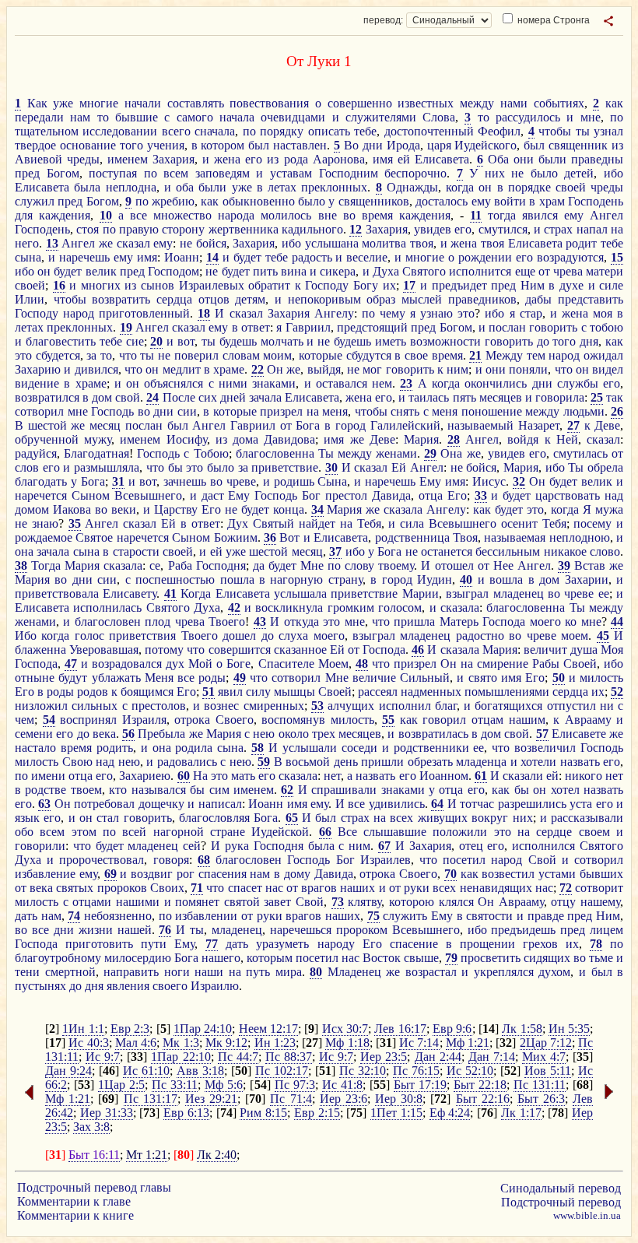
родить (114, 747)
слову (359, 565)
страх (558, 229)
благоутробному (58, 957)
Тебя (369, 523)
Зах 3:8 (91, 1126)
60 (183, 775)
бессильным (507, 551)
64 (437, 803)
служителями (380, 117)
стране (227, 831)
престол (346, 495)
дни (373, 145)
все (138, 215)
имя (383, 159)
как (614, 103)
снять (405, 411)
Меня (159, 677)
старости (136, 551)
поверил (196, 355)
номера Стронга (552, 20)
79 (451, 957)
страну (345, 579)
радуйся (36, 453)
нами (514, 103)
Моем (333, 663)
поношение (491, 411)
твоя (421, 243)
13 (52, 243)
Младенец (354, 971)
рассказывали (587, 817)
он (485, 187)
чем (24, 719)
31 (118, 481)
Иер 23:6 (343, 1098)
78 (596, 943)
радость (312, 257)
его (253, 159)
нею (264, 733)
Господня (221, 565)
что (128, 355)
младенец (518, 593)
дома (245, 439)
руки (416, 887)
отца (431, 495)
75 (373, 915)
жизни (96, 929)
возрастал (431, 971)
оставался (341, 383)
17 (409, 285)
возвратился (47, 397)
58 (257, 747)
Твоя (465, 537)
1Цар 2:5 (121, 1084)
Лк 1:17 (521, 1112)
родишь (294, 481)
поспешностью (175, 579)
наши (209, 971)
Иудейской (280, 831)
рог (186, 873)
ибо (613, 173)
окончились (495, 383)
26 (617, 411)
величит (545, 649)
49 (239, 677)
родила (193, 747)
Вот (289, 537)
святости (489, 915)
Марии (420, 593)
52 (617, 691)
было (544, 173)
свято (482, 677)
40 (466, 579)
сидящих (547, 957)
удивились (397, 803)
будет (247, 257)
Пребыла (161, 733)
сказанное (300, 649)
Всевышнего (148, 495)
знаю (45, 523)
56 (128, 733)
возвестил (508, 873)
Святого (424, 271)
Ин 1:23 (275, 1042)
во (349, 215)
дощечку (161, 803)
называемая (514, 537)
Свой (542, 859)
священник (578, 145)
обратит (269, 285)
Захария (173, 159)
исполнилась (107, 607)
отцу (563, 901)
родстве (45, 789)
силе (611, 285)
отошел (454, 565)
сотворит (599, 887)
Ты (326, 453)
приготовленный (144, 313)
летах (282, 187)
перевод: (383, 20)
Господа (503, 621)
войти (510, 201)
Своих (167, 887)
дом (102, 397)
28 (453, 439)
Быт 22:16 (483, 1098)
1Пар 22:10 (180, 1056)
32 (519, 481)
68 (204, 859)
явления (128, 985)
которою (411, 901)
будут (72, 677)
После (179, 397)
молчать (282, 341)
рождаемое (43, 537)
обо (24, 831)
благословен (108, 621)
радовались (187, 761)
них (495, 173)
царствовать (567, 495)
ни (607, 705)
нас (274, 887)
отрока (192, 719)
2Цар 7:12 (546, 1042)
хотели (538, 761)
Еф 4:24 (450, 1112)
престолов (158, 705)
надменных (431, 691)
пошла (237, 579)
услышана (332, 243)
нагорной (178, 831)
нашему (600, 901)
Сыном (91, 495)
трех (323, 733)
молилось (286, 215)
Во (351, 145)
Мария (421, 439)
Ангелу (334, 313)
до (543, 341)
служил (34, 201)
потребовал (104, 803)
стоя (87, 229)
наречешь (84, 257)
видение (37, 383)
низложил (41, 705)
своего (170, 985)
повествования (269, 103)
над (614, 495)
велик (101, 271)
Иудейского (485, 145)
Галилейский (405, 425)
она (24, 551)
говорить (553, 327)
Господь (112, 411)
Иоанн (181, 257)
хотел (565, 789)
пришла (414, 621)
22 (257, 369)
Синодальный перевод (560, 1188)
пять (464, 397)
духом (554, 971)
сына (28, 257)
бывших (601, 873)
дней (233, 397)
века (104, 733)
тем (536, 355)
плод (157, 621)
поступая (113, 173)
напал (592, 229)
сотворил (39, 411)
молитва (384, 243)
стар (531, 313)
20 (156, 341)
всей (134, 831)
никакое (565, 551)
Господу (327, 285)
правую (139, 229)
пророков (122, 887)
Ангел (606, 215)
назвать (580, 761)
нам (80, 117)
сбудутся (368, 355)
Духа (386, 271)
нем (382, 383)
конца (288, 509)
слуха (293, 635)
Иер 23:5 (383, 1056)
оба (185, 187)
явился (540, 215)
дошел (239, 635)
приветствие (284, 467)
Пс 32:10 (362, 1070)
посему (592, 523)
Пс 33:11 (175, 1084)
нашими (138, 901)
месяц (105, 425)
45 (603, 635)
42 (234, 607)
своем (594, 831)
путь (258, 971)
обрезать (430, 761)
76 (165, 929)
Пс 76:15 (416, 1070)
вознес (221, 705)
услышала (300, 593)
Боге (238, 663)
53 (317, 705)
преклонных (334, 187)
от (544, 271)
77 (211, 943)
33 (481, 495)
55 (388, 719)
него (27, 243)
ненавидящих (496, 887)
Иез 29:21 (211, 1098)
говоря (171, 859)
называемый (480, 425)
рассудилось (528, 117)
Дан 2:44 (438, 1056)
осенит (519, 523)
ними (233, 383)
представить (590, 299)
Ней (567, 439)
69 (110, 873)
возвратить (121, 299)
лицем (606, 929)
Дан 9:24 (68, 1070)
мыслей (421, 299)
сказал (133, 243)
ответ (255, 327)
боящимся (147, 691)
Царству (176, 509)
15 (617, 257)
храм (552, 201)
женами (396, 453)
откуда (301, 621)
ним (457, 369)
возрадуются (570, 257)
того (131, 145)
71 (197, 887)
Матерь (459, 621)
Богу (365, 285)
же (106, 243)
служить (405, 915)
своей (571, 187)
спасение (414, 943)
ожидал (603, 355)
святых (74, 887)
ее (603, 593)
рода (296, 159)
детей (579, 173)
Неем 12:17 (268, 1028)
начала (236, 117)
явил (230, 691)
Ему (430, 481)
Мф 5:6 (224, 1084)
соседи (359, 747)
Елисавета (442, 159)
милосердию (137, 957)
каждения (64, 215)
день (346, 761)
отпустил (571, 705)
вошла (506, 579)
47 (71, 663)
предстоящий (372, 327)
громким (351, 607)
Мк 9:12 (226, 1042)
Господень (595, 201)
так (614, 397)
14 (212, 257)
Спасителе (286, 663)
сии (187, 411)
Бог (311, 495)
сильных (94, 705)
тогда (502, 215)
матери (604, 271)
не (517, 173)
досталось (441, 201)
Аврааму (588, 719)
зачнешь (184, 481)
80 (316, 971)
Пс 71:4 (290, 1098)
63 (44, 803)
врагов (319, 887)
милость (601, 677)
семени (34, 733)
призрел (281, 411)
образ (380, 299)
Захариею (144, 775)
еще (525, 271)
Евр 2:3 (129, 1028)
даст (213, 495)
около (294, 733)
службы (577, 383)
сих (207, 397)
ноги (177, 971)
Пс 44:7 (238, 1056)
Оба (498, 159)
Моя (612, 649)
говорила (559, 397)
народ (78, 313)
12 (355, 229)
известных (426, 103)
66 (325, 831)
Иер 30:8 (398, 1098)
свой (127, 397)
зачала (265, 397)
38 (21, 565)
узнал (608, 131)
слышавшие (394, 831)
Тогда (46, 565)
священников (373, 201)
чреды (83, 159)
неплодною (579, 537)
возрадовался (127, 663)
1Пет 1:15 (396, 1112)
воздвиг (152, 873)
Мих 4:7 (544, 1056)
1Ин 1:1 (82, 1028)
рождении (485, 257)
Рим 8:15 (263, 1112)
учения (165, 145)
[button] (608, 21)
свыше (421, 957)
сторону (183, 229)
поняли (528, 369)
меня (335, 411)
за (91, 355)
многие (98, 103)
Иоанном (443, 775)
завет (277, 901)
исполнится (480, 271)
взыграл (467, 593)
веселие (366, 257)
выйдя (324, 369)
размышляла (106, 467)
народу (336, 943)
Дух (237, 523)
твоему (396, 565)
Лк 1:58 (522, 1028)
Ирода (403, 145)
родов (92, 691)
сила (412, 523)
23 (406, 383)
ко (571, 621)
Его (457, 495)
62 (287, 789)
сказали (523, 775)
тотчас (477, 803)
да (259, 565)
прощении (487, 943)
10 (106, 215)
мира (288, 971)
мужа (609, 509)
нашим (527, 719)
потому (164, 649)
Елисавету (129, 593)
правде (546, 915)
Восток (382, 957)
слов (27, 467)
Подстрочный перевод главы (94, 1187)
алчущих (351, 705)
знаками (274, 383)
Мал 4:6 (135, 1042)
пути (154, 943)
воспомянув (293, 719)
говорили (40, 845)
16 (59, 285)
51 (208, 691)
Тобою (211, 453)
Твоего (227, 621)
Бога (308, 425)
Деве (607, 425)
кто (118, 789)
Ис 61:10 (146, 1070)
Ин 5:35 (569, 1028)
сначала (215, 131)
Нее (503, 565)
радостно (480, 635)
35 (74, 523)
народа (236, 215)
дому (297, 873)
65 (292, 817)
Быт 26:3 (541, 1098)
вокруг (489, 817)
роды (212, 677)
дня (589, 341)
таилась (428, 397)
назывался (158, 789)
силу (258, 691)
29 (430, 453)
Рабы (545, 663)
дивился (96, 369)
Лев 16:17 (400, 1028)
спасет (245, 887)
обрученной (47, 439)
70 (450, 873)
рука (237, 845)
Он (275, 369)
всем (175, 173)
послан (507, 327)
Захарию (38, 369)
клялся (456, 901)
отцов (214, 299)
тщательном (47, 131)
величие (374, 677)
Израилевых (211, 285)
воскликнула (289, 607)
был (258, 145)
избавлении (206, 915)
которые (320, 355)
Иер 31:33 (106, 1112)
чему (392, 313)
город (350, 425)
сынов (157, 285)
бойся (211, 243)
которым (270, 957)
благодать (41, 481)
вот (186, 341)
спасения (222, 873)
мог (372, 369)
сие (135, 341)
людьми (584, 411)
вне (327, 215)
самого (195, 117)
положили (460, 831)
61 (481, 775)
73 (337, 901)
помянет (197, 901)
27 (573, 425)
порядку (281, 131)
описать (329, 131)
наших (357, 887)
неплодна (131, 187)
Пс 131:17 (150, 1098)
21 (475, 355)
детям (250, 299)
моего (545, 621)
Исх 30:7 (345, 1028)
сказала (403, 509)
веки (123, 509)
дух (175, 663)
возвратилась (433, 733)
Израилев (385, 859)
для (24, 215)
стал (107, 817)
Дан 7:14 (491, 1056)
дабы (538, 299)
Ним (533, 285)
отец (471, 845)
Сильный (425, 677)
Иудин (434, 579)
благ (446, 705)
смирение (502, 663)
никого (583, 775)
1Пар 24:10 (203, 1028)
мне (590, 117)
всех (401, 817)
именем (127, 159)
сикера (338, 271)
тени (27, 971)
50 (558, 677)
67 (384, 845)
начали (142, 103)
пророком (361, 929)
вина (294, 271)
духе (571, 285)
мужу (97, 439)
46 (418, 649)
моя (602, 313)
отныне (34, 677)
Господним (348, 173)
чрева (568, 271)
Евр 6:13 (186, 1112)
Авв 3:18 (200, 1070)
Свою (77, 761)
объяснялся (173, 383)
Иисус (489, 481)
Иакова (72, 509)
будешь (238, 341)
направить (131, 971)
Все (347, 831)
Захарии (586, 579)
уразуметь (282, 943)
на (617, 229)
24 (152, 397)
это (466, 313)
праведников (482, 299)
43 (260, 621)
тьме (601, 957)
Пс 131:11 (540, 1084)
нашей (134, 929)
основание (88, 145)
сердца (174, 299)
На (200, 775)
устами (557, 873)
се (154, 565)
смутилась (580, 453)
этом (84, 831)
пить (265, 271)
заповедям (222, 173)
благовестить (61, 341)
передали (39, 117)
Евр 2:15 (317, 1112)
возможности (445, 341)
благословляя (214, 817)
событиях (559, 103)
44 (617, 621)
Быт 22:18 (480, 1084)
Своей (580, 663)
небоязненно (118, 915)
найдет (317, 523)
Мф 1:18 (347, 1042)
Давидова (289, 439)
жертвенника (244, 229)
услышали (309, 747)
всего (176, 131)
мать (243, 775)
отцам (487, 719)
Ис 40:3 (88, 1042)
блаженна (40, 649)
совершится (240, 649)
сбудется (58, 355)
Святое (94, 537)
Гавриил (308, 327)
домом (32, 509)
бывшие (136, 117)
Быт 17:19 (420, 1084)
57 (542, 733)
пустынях (40, 985)
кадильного (312, 229)
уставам (291, 173)
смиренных (274, 705)
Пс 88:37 (288, 1056)
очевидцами (293, 117)
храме (228, 369)
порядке (529, 187)
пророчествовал (101, 859)
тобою (606, 327)
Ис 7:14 (419, 1042)
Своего (235, 719)
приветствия (142, 635)
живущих (443, 817)
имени (48, 775)
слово (605, 551)
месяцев (500, 397)
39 (564, 565)
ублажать (116, 677)
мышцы (294, 691)
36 (270, 537)
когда (460, 187)
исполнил (405, 705)
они (524, 159)
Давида (391, 495)
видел (607, 369)
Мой (200, 663)
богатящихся (508, 705)
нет (332, 775)
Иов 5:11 (547, 1070)
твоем (86, 789)
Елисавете (579, 733)
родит (581, 243)
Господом (173, 271)
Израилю (215, 985)
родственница (412, 537)
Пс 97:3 (295, 1084)
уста (581, 803)
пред (27, 173)
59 (264, 761)
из (617, 145)
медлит (182, 369)
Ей (398, 467)
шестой (47, 425)
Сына (332, 481)
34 (317, 509)
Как (37, 103)
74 (74, 915)
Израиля (144, 719)
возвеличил (545, 747)
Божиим (236, 537)
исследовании (119, 131)
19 (126, 327)
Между (504, 355)
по (616, 117)
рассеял (378, 691)
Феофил (499, 131)
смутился (503, 229)
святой (242, 901)
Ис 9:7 (103, 1056)
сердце (554, 831)
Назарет (538, 425)
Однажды (412, 187)
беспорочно (415, 173)
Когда (196, 593)
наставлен (300, 145)
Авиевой (38, 159)
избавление (45, 873)
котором (222, 145)
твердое (35, 145)
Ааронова (339, 159)
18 (204, 313)
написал (220, 803)
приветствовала (57, 593)
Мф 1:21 (467, 1042)
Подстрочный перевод (561, 1202)
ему (481, 201)
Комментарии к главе (74, 1201)
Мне (312, 565)
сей (192, 845)
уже (63, 103)
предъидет (459, 285)
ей (404, 159)
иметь (390, 341)
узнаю (436, 313)
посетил (464, 859)
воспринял (88, 719)
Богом (63, 173)
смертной (70, 971)
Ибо (26, 635)
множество (182, 215)
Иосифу (187, 439)
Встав (589, 565)
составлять (195, 103)
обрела (605, 467)
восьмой (308, 761)
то (103, 117)
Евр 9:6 (452, 1028)
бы (175, 467)
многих (101, 285)
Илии (29, 299)
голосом (400, 607)
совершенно (360, 103)
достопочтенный (429, 131)
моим (277, 355)
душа (584, 649)
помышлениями (506, 691)
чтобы (554, 131)
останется (446, 551)
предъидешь (523, 929)
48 (362, 663)
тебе (365, 131)
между (477, 103)
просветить (491, 957)
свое (416, 355)
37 (335, 551)
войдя (522, 439)
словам (241, 355)
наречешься (300, 929)
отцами (91, 901)
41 (170, 593)
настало (35, 747)
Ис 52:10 (470, 1070)
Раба (180, 565)
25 (597, 397)
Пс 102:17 (281, 1070)
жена (227, 159)
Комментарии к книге (75, 1215)
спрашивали (344, 789)
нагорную (296, 579)
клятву (364, 901)
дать (26, 915)
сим (219, 789)
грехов (540, 943)
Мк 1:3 (180, 1042)
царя (439, 145)
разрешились (532, 803)
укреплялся (504, 971)
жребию (173, 201)
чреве (241, 481)
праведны (597, 159)
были (552, 159)
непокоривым (324, 299)
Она (451, 453)
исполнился (543, 845)
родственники (431, 747)
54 (49, 719)
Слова (438, 117)
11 (476, 215)
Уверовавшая (103, 649)
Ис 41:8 (342, 1084)
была (87, 187)
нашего (221, 957)
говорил (444, 719)
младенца (481, 761)
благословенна (275, 453)
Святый (273, 523)
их (389, 285)
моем (574, 635)
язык (27, 817)
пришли (382, 761)
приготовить (99, 943)
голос (89, 635)
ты (583, 131)
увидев (432, 229)
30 (331, 467)
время (377, 215)
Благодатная (96, 453)
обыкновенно (259, 201)
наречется (41, 495)
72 (565, 887)
